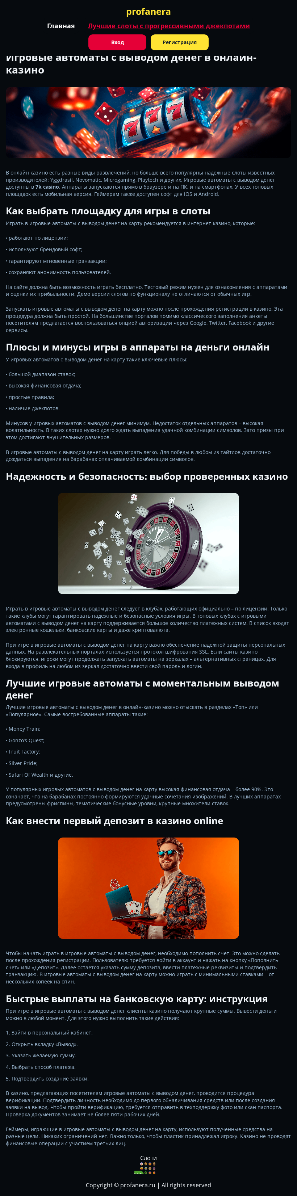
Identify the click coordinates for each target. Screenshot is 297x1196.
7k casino (47, 186)
